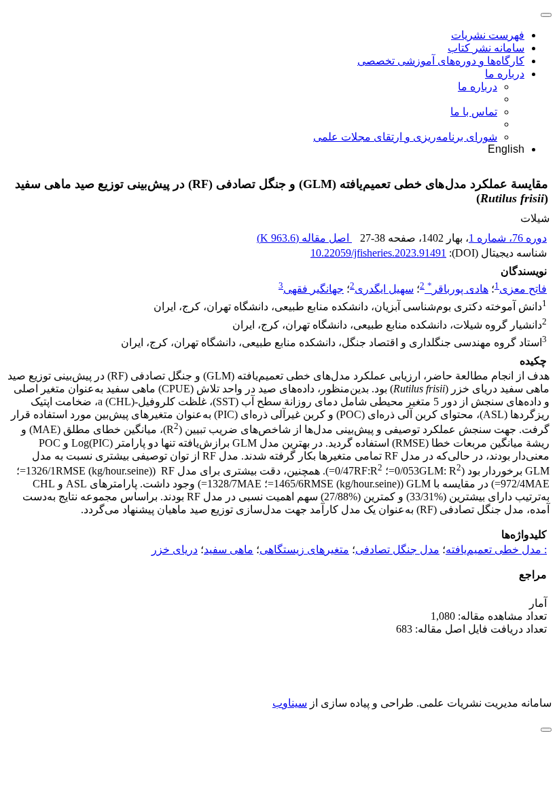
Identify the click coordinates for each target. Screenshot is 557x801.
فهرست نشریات (487, 35)
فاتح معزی (523, 289)
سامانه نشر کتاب (486, 48)
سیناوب (289, 703)
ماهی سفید (228, 549)
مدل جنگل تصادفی (397, 549)
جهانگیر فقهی (313, 289)
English (506, 149)
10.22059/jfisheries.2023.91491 (378, 253)
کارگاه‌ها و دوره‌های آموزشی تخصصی (440, 61)
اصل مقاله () (304, 238)
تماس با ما (473, 111)
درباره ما (504, 73)
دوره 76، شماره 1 (508, 238)
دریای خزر (174, 549)
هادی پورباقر (457, 289)
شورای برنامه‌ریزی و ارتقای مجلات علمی (405, 137)
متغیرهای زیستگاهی (304, 549)
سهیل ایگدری (384, 289)
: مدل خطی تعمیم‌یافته (496, 549)
